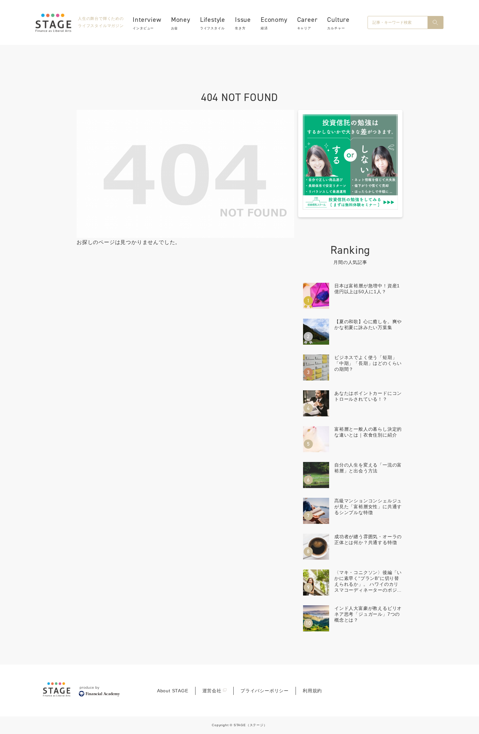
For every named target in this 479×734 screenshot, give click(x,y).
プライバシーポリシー (264, 690)
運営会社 (212, 690)
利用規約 (312, 690)
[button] (435, 22)
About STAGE (172, 690)
